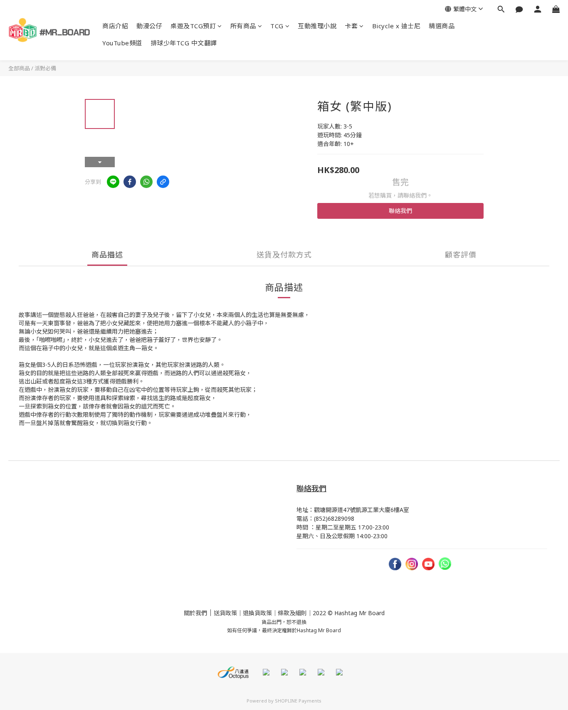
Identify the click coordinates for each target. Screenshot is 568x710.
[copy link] (163, 182)
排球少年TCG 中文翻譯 (184, 43)
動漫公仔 (149, 26)
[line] (113, 182)
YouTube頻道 (122, 43)
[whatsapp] (146, 182)
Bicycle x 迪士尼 (396, 26)
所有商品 (243, 26)
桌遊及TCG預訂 (193, 26)
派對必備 (45, 68)
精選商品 (441, 26)
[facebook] (129, 182)
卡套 (351, 26)
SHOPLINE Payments (298, 701)
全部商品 (19, 68)
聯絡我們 (400, 211)
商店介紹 (115, 26)
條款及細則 (292, 613)
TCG (277, 26)
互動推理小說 (317, 26)
